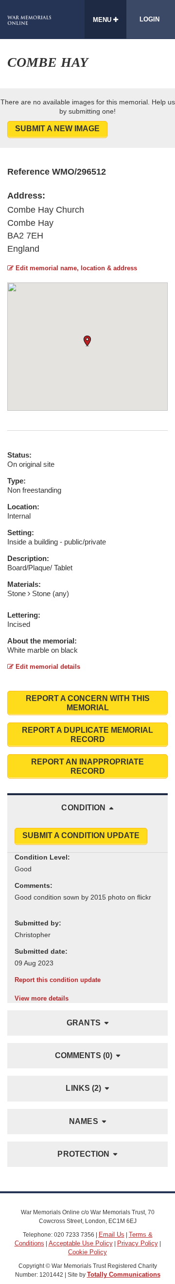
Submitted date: (41, 951)
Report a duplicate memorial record (87, 734)
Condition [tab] (83, 807)
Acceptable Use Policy (81, 1243)
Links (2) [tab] (83, 1088)
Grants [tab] (84, 1023)
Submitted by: (38, 923)
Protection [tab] (83, 1154)
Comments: (33, 885)
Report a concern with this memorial (88, 703)
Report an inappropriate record (87, 766)
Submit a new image (57, 128)
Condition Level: (42, 857)
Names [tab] (83, 1121)
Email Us (111, 1234)
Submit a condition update (81, 835)
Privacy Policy (137, 1243)
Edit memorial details (47, 666)
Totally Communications (123, 1274)
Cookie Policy (87, 1252)
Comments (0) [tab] (83, 1055)
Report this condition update (58, 979)
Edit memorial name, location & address (75, 268)
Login (149, 19)
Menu (103, 19)
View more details (42, 998)
